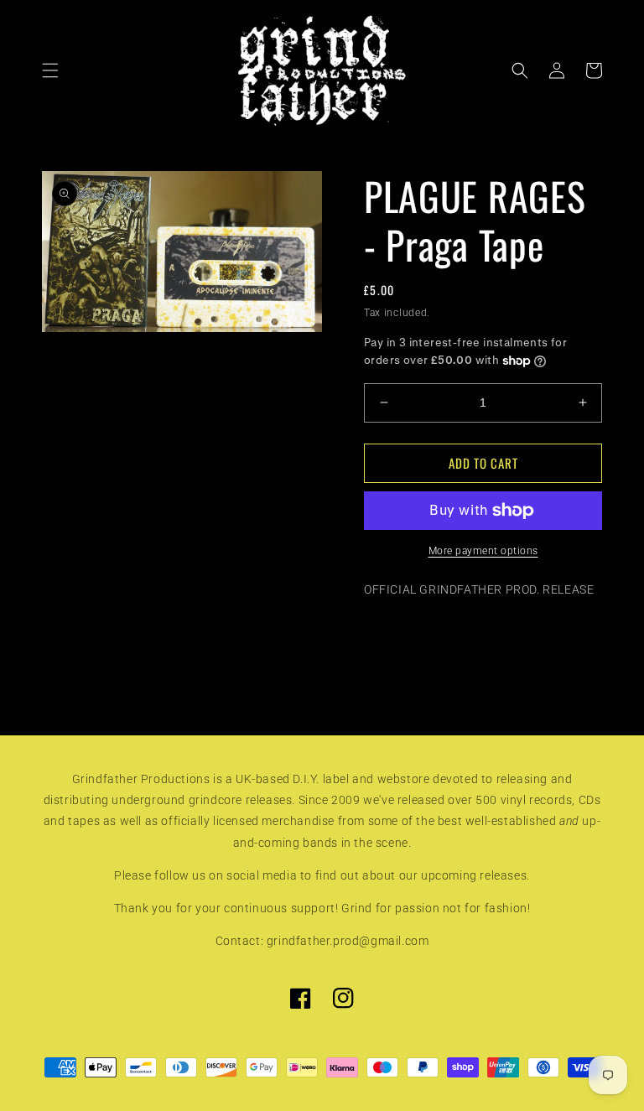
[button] (50, 70)
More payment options (483, 551)
